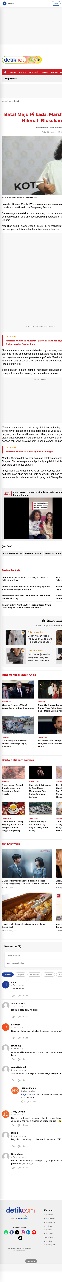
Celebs (22, 72)
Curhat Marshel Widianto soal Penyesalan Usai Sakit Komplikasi (25, 578)
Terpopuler (11, 78)
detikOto (48, 1241)
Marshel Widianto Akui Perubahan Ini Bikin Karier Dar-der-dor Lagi (26, 597)
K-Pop (45, 72)
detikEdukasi (49, 1219)
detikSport (48, 1234)
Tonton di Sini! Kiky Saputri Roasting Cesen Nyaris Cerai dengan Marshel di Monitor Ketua (26, 606)
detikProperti (49, 1245)
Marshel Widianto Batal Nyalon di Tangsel (30, 451)
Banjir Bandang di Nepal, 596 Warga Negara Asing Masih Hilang (38, 826)
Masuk (56, 3)
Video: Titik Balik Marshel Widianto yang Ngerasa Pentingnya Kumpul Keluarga (26, 587)
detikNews (48, 1215)
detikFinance (49, 1222)
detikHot (6, 101)
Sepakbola (48, 1237)
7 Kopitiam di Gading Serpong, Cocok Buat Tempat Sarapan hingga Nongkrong (12, 826)
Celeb (17, 101)
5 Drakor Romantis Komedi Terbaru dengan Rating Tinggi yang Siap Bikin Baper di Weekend (25, 882)
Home (13, 72)
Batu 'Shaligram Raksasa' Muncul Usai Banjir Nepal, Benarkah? (14, 743)
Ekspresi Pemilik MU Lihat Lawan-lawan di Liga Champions (18, 706)
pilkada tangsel (33, 553)
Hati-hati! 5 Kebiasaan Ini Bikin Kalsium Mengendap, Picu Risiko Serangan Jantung (40, 791)
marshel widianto (12, 553)
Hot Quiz (34, 72)
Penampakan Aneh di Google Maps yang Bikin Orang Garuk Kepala (12, 789)
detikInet (48, 1226)
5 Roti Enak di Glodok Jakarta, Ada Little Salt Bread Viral (24, 925)
